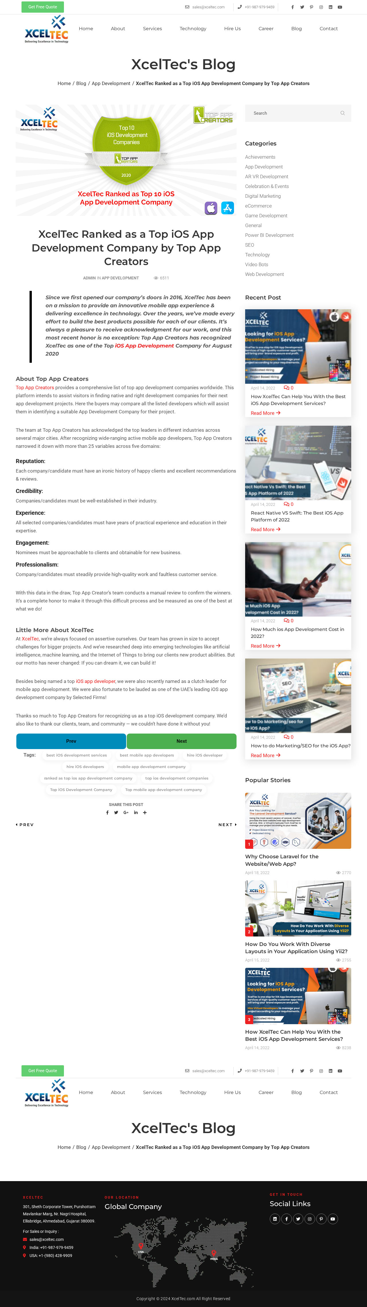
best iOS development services (76, 755)
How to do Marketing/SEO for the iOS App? (301, 745)
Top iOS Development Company (81, 789)
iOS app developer (95, 681)
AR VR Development (266, 176)
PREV (26, 824)
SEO (249, 245)
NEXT (225, 824)
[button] (43, 7)
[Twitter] (302, 7)
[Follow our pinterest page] (321, 1219)
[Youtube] (340, 7)
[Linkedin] (331, 7)
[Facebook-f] (293, 7)
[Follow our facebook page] (286, 1219)
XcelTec (30, 639)
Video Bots (256, 264)
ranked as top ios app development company (88, 778)
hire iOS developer (204, 755)
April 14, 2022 (263, 388)
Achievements (260, 157)
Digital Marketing (263, 196)
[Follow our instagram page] (309, 1219)
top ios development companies (176, 778)
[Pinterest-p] (312, 7)
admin (89, 278)
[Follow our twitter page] (298, 1219)
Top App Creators (35, 387)
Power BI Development (269, 235)
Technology (257, 255)
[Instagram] (321, 7)
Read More (262, 413)
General (253, 225)
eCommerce (258, 206)
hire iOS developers (85, 766)
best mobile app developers (147, 755)
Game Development (266, 215)
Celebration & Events (267, 186)
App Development (120, 278)
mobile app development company (151, 766)
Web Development (264, 274)
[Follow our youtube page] (333, 1219)
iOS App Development (144, 346)
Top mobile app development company (163, 789)
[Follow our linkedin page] (275, 1219)
